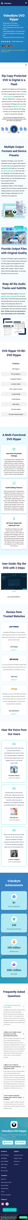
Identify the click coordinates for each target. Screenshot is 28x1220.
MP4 (7, 168)
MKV (10, 168)
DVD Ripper (4, 1158)
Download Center (18, 1155)
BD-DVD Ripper (5, 1155)
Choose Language (5, 1194)
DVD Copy (3, 1167)
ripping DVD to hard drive (18, 106)
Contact (16, 1164)
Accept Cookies (23, 1217)
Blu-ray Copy (4, 1170)
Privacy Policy (4, 1185)
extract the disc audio (7, 171)
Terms (2, 1191)
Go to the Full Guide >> (14, 597)
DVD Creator (4, 1164)
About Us (3, 1179)
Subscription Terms (6, 1182)
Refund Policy (4, 1188)
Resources (17, 1161)
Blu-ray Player (4, 1161)
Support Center (18, 1158)
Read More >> (14, 650)
